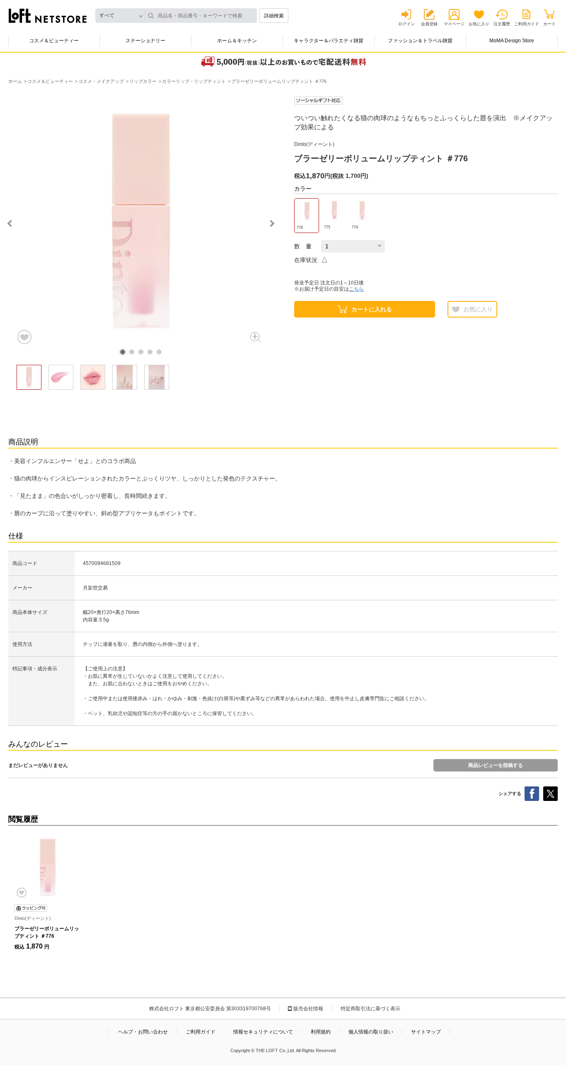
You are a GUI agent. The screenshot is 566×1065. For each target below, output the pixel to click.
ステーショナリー (145, 41)
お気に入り (479, 24)
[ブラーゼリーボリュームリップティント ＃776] (48, 867)
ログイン (406, 24)
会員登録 (429, 24)
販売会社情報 (308, 1008)
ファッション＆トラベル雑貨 (420, 41)
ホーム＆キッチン (237, 41)
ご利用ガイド (526, 24)
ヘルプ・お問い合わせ (143, 1031)
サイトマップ (426, 1031)
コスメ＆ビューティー (54, 41)
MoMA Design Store (511, 41)
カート (549, 24)
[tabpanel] (141, 221)
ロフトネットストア (47, 15)
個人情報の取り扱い (370, 1031)
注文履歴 (501, 24)
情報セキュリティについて (263, 1031)
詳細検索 (274, 16)
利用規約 (321, 1031)
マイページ (454, 24)
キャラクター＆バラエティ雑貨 (328, 41)
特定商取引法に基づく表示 (370, 1008)
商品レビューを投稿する (495, 765)
